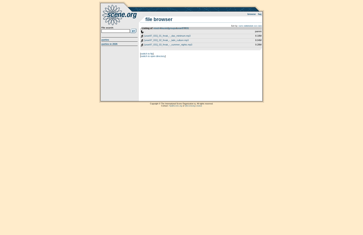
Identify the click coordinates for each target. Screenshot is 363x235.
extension (248, 26)
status (199, 106)
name (241, 26)
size (256, 26)
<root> (156, 28)
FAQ (260, 14)
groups (172, 28)
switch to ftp (147, 53)
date (260, 26)
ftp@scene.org (175, 106)
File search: (107, 28)
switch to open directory (153, 56)
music (164, 28)
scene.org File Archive (120, 14)
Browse (251, 14)
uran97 (180, 28)
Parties (105, 40)
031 (187, 28)
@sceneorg (190, 106)
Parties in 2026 (109, 44)
